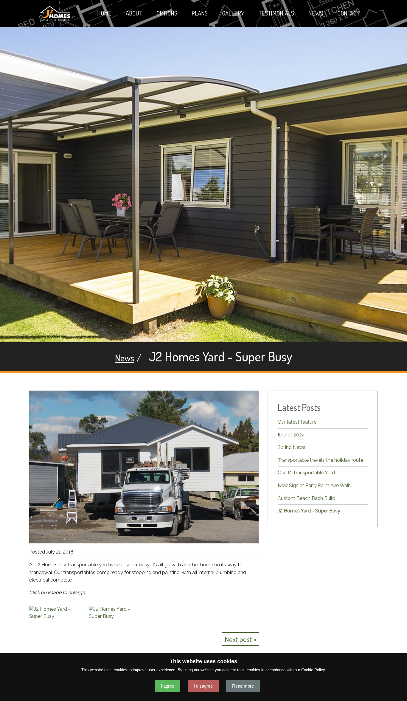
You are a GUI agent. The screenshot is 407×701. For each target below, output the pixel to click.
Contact (348, 13)
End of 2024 (291, 435)
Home (104, 13)
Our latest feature (297, 422)
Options (166, 13)
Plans (200, 13)
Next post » (240, 639)
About (134, 13)
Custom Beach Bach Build (306, 498)
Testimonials (276, 13)
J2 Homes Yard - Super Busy (309, 511)
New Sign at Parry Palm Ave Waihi (315, 485)
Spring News (291, 447)
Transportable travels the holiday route (320, 460)
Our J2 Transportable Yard (306, 472)
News (315, 13)
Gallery (233, 13)
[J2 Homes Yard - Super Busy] (54, 612)
